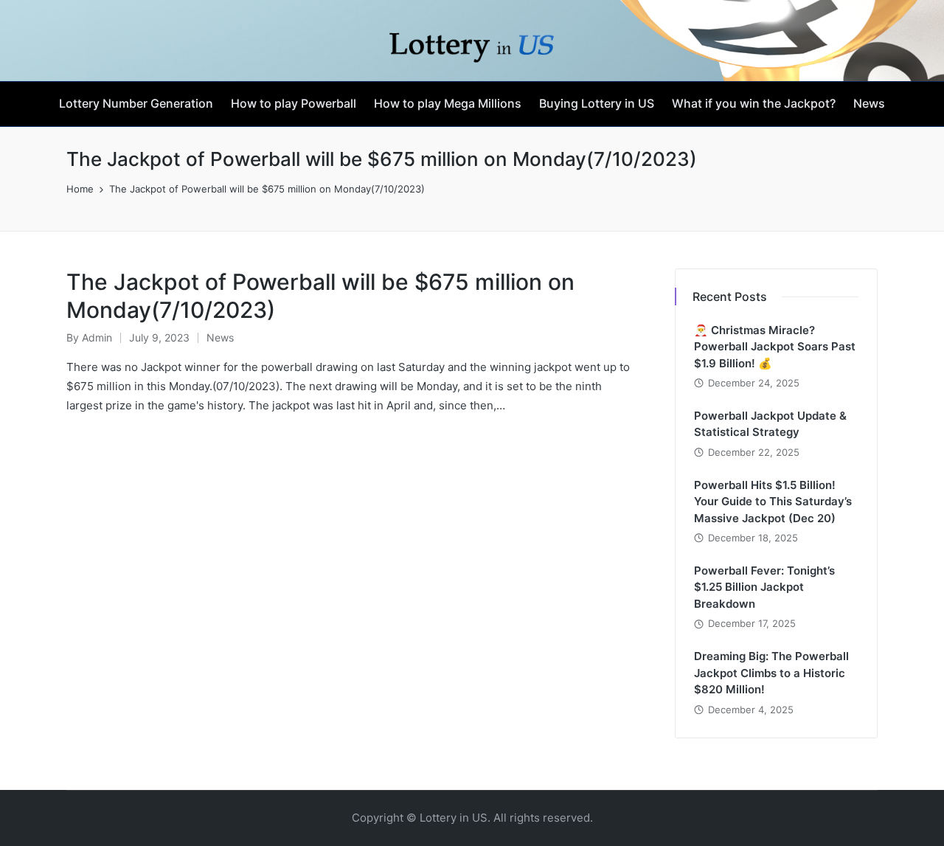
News (220, 337)
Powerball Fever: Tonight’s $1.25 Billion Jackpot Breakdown (764, 587)
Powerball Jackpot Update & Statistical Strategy (770, 424)
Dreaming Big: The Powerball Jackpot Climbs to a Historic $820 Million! (771, 672)
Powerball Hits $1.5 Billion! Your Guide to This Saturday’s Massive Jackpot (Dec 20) (773, 501)
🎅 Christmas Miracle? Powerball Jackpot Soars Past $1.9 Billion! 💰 (775, 346)
